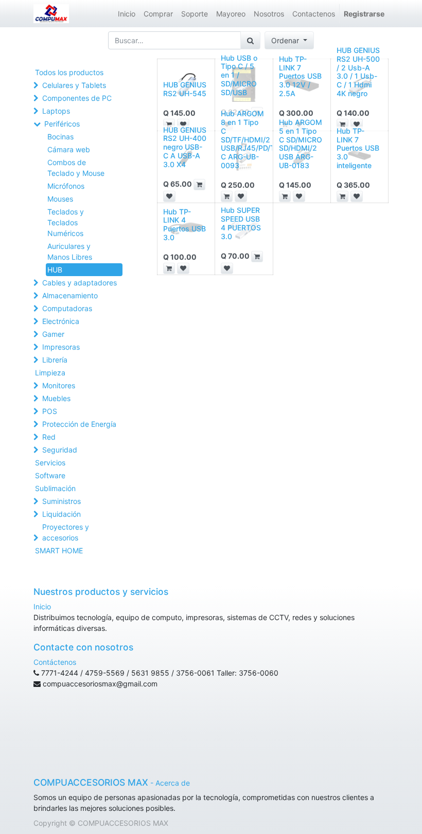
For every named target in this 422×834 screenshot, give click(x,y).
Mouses (60, 198)
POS (49, 411)
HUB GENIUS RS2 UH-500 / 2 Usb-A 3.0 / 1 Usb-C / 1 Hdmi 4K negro (358, 72)
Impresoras (61, 346)
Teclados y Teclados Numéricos (65, 222)
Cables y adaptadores (79, 282)
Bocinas (60, 136)
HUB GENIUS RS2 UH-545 (184, 89)
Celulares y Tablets (74, 85)
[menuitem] (126, 13)
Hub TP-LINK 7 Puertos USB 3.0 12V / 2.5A (300, 76)
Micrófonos (65, 186)
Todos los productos (69, 72)
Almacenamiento (70, 295)
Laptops (56, 110)
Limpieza (50, 372)
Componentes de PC (77, 98)
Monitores (58, 385)
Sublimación (55, 488)
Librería (54, 359)
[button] (289, 40)
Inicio (42, 606)
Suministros (61, 501)
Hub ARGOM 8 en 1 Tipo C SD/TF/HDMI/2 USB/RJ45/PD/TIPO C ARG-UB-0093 (254, 139)
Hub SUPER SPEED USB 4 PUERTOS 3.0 (241, 223)
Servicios (50, 462)
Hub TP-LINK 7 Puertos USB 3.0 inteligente (358, 148)
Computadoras (67, 308)
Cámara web (68, 149)
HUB (54, 269)
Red (49, 436)
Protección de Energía (79, 424)
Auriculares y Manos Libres (69, 251)
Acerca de (172, 782)
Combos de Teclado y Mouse (75, 167)
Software (50, 475)
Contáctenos (54, 662)
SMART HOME (59, 550)
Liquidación (61, 514)
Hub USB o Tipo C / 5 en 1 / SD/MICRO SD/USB (239, 75)
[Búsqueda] (250, 40)
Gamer (53, 334)
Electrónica (60, 321)
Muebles (56, 398)
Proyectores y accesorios (65, 532)
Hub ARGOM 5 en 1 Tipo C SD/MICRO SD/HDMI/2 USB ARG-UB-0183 (300, 144)
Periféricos (62, 123)
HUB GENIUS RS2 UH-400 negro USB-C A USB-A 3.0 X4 (184, 147)
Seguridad (59, 449)
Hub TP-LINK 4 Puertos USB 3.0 (184, 224)
